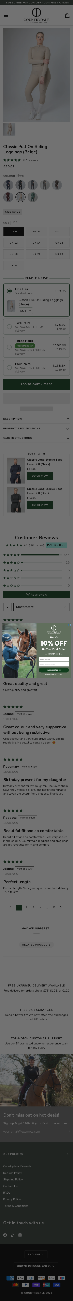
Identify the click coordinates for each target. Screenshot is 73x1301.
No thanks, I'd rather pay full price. (53, 675)
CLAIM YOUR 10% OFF (53, 670)
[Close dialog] (69, 625)
